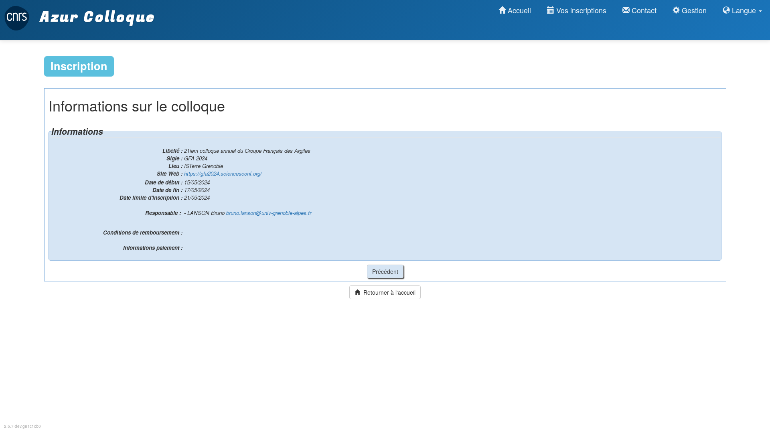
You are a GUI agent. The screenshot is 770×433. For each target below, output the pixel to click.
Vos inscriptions (580, 10)
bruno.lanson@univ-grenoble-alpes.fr (268, 212)
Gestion (693, 10)
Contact (643, 10)
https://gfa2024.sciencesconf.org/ (223, 173)
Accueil (518, 10)
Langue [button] (744, 10)
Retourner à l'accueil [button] (387, 292)
